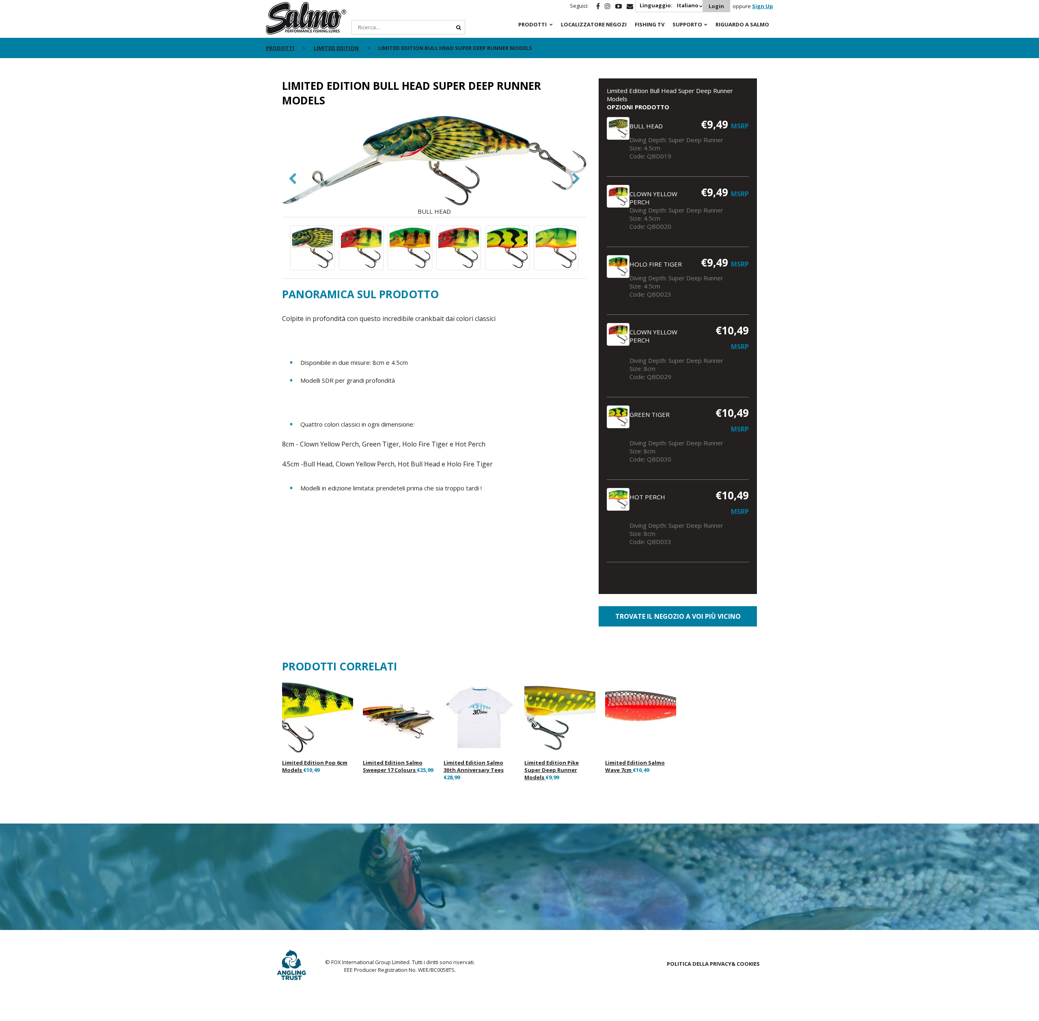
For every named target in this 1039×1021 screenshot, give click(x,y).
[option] (434, 165)
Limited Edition (336, 48)
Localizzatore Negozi (594, 24)
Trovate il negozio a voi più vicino (678, 616)
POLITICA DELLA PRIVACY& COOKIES (713, 963)
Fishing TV (649, 24)
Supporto (687, 24)
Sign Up (762, 6)
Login (716, 6)
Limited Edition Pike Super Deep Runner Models (551, 770)
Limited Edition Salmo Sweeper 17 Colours (392, 766)
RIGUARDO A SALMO (742, 24)
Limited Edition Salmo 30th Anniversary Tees (474, 766)
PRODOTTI (532, 24)
